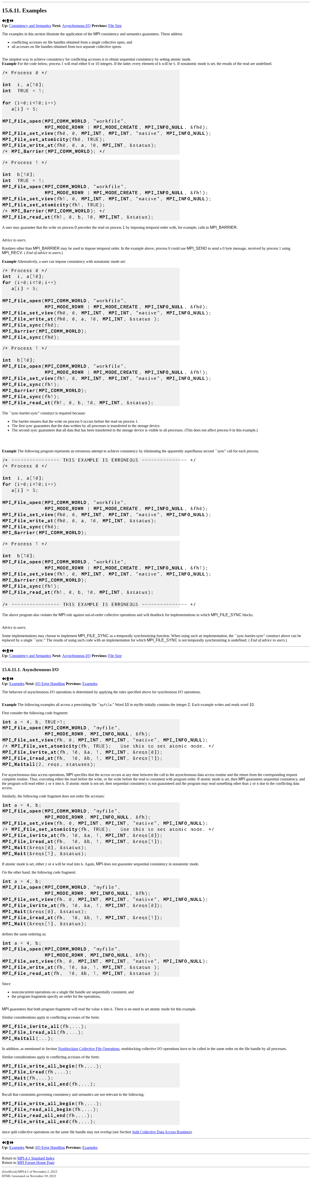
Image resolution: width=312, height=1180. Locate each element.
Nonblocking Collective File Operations (88, 1049)
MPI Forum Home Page (35, 1163)
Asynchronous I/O (76, 26)
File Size (115, 26)
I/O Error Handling (50, 684)
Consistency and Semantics (30, 26)
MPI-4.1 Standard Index (36, 1158)
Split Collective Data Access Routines (161, 1132)
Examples (16, 684)
